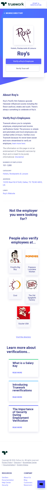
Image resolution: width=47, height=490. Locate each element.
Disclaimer (19, 157)
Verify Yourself (22, 68)
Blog (25, 480)
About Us (27, 477)
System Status (22, 465)
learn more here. (19, 143)
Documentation (9, 465)
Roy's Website (9, 193)
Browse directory (14, 13)
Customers (28, 483)
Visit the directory (23, 337)
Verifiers (5, 477)
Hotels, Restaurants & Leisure (15, 174)
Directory (17, 462)
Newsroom (28, 485)
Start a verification (35, 4)
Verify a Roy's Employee (23, 61)
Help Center (6, 483)
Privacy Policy (7, 462)
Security (5, 485)
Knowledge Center (30, 462)
